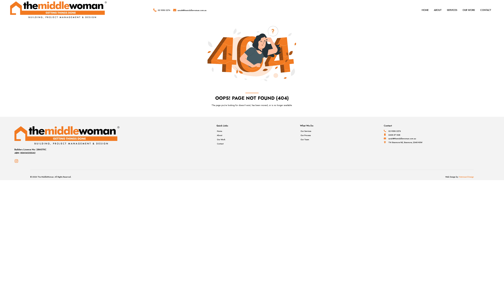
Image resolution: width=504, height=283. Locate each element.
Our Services (306, 131)
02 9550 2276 (164, 10)
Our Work (469, 10)
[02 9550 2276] (154, 10)
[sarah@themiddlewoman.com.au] (174, 10)
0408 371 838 (394, 135)
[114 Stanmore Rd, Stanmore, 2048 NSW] (385, 142)
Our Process (306, 135)
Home (425, 10)
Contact (485, 10)
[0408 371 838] (385, 135)
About (438, 10)
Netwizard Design (466, 177)
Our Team (305, 139)
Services (452, 10)
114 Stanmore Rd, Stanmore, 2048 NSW (405, 142)
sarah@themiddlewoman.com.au (192, 10)
